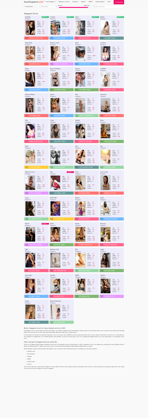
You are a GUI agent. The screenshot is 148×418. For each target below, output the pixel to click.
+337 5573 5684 (110, 141)
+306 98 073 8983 (35, 245)
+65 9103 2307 (109, 90)
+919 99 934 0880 (110, 219)
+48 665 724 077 (110, 193)
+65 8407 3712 (109, 296)
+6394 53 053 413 (110, 245)
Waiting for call (31, 351)
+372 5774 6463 (35, 193)
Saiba (102, 198)
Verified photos (29, 6)
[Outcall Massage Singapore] (34, 2)
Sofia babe (28, 275)
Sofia (76, 43)
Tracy (77, 172)
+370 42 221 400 (110, 64)
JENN (77, 275)
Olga (26, 249)
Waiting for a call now (64, 1)
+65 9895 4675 (84, 219)
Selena (77, 223)
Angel (102, 249)
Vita (51, 146)
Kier (51, 172)
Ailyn (77, 17)
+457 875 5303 (109, 116)
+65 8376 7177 (59, 296)
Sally (26, 146)
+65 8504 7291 (84, 64)
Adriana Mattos (30, 94)
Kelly (52, 223)
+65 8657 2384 (34, 296)
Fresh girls (75, 1)
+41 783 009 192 (59, 271)
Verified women (31, 361)
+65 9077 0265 (59, 116)
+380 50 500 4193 (36, 141)
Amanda (27, 17)
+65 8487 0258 (109, 38)
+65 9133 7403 (59, 141)
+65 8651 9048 (59, 90)
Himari (77, 198)
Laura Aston (104, 172)
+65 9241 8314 (84, 38)
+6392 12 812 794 (36, 38)
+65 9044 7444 (34, 322)
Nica (76, 94)
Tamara (77, 68)
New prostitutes (31, 354)
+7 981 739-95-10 (85, 245)
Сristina (52, 17)
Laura (27, 198)
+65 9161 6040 (84, 271)
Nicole (27, 223)
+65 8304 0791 (84, 296)
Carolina (103, 43)
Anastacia (103, 94)
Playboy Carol (54, 43)
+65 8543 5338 (59, 322)
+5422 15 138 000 (61, 64)
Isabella (52, 275)
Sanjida (77, 120)
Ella (76, 249)
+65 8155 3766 (34, 271)
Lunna (52, 94)
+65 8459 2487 (109, 271)
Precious (103, 223)
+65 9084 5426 (84, 90)
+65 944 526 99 (35, 90)
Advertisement (119, 2)
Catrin (27, 301)
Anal (109, 1)
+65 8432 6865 (59, 167)
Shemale (84, 1)
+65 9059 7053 (34, 64)
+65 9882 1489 (59, 193)
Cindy (52, 120)
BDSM (91, 1)
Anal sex (29, 364)
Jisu (101, 146)
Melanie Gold (54, 249)
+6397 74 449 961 (86, 116)
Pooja (27, 68)
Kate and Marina (55, 68)
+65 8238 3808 (34, 167)
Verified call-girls (100, 1)
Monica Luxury (30, 172)
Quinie (102, 17)
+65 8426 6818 (59, 38)
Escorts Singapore (51, 1)
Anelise (102, 275)
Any (76, 146)
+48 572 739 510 (85, 141)
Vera (26, 120)
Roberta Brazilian (55, 301)
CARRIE (103, 68)
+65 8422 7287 (59, 219)
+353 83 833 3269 (86, 167)
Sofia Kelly (28, 43)
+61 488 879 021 (34, 219)
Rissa (102, 120)
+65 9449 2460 (34, 116)
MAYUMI (53, 198)
